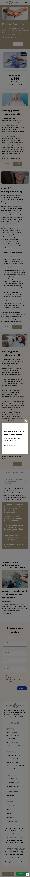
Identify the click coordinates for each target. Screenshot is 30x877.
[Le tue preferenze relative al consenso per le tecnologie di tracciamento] (27, 874)
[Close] (26, 421)
